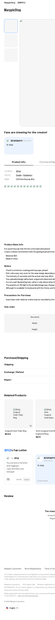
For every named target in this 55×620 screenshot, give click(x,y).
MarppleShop (9, 3)
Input (26, 479)
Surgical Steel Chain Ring (15, 431)
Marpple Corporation (12, 569)
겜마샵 (18, 171)
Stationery (27, 175)
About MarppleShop (33, 569)
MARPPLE (21, 3)
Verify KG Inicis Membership (28, 596)
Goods (18, 175)
